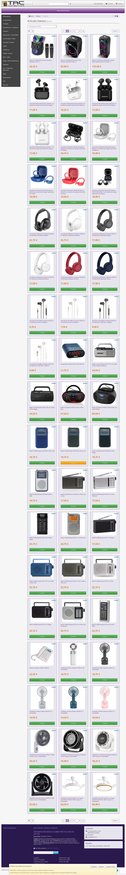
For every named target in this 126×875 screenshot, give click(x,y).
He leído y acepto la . (47, 848)
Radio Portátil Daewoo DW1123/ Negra (40, 624)
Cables (5, 46)
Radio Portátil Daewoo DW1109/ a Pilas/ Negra (40, 538)
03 (73, 31)
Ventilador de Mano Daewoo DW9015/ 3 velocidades (40, 712)
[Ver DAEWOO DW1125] (73, 610)
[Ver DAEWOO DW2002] (73, 89)
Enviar (55, 852)
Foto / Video (6, 57)
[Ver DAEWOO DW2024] (42, 176)
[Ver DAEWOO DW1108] (42, 393)
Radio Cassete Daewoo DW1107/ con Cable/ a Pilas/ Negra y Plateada (104, 364)
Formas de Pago (64, 862)
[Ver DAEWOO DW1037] (104, 480)
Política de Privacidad (45, 844)
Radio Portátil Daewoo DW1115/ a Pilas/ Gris (73, 538)
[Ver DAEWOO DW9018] (73, 741)
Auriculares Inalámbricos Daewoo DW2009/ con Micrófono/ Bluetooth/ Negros (41, 234)
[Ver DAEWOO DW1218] (73, 350)
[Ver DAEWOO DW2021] (42, 133)
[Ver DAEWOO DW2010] (73, 220)
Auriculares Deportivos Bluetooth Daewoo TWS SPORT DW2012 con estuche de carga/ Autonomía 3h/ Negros (104, 192)
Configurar (94, 866)
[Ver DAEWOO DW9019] (104, 741)
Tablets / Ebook (7, 53)
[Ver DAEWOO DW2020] (104, 89)
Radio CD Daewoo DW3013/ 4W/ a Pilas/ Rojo (72, 408)
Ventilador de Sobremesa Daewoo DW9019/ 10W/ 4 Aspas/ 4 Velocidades (104, 755)
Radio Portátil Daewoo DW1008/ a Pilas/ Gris (73, 451)
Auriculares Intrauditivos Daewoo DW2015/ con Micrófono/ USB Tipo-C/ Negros (104, 321)
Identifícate (99, 4)
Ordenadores (7, 16)
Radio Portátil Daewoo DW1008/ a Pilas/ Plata (40, 495)
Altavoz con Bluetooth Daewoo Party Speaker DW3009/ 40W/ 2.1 (71, 61)
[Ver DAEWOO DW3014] (104, 393)
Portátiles (6, 24)
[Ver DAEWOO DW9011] (42, 741)
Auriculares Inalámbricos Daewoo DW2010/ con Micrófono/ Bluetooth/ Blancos (73, 234)
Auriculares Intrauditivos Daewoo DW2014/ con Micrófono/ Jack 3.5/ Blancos (73, 321)
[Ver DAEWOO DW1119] (104, 524)
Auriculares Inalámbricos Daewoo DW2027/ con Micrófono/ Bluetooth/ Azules (104, 278)
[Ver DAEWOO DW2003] (73, 133)
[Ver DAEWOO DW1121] (73, 567)
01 (67, 31)
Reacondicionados (63, 11)
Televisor (5, 31)
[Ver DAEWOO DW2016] (42, 350)
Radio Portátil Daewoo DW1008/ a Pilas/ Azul (42, 451)
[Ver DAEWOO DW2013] (42, 307)
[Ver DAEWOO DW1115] (73, 524)
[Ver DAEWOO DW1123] (42, 610)
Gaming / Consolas (8, 42)
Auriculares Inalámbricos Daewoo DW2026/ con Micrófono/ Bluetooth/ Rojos (73, 278)
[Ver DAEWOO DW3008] (42, 46)
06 (79, 31)
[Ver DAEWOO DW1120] (42, 567)
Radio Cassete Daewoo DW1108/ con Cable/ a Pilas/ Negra (42, 408)
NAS (4, 81)
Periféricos (6, 50)
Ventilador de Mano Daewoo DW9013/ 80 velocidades (72, 668)
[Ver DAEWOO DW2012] (104, 176)
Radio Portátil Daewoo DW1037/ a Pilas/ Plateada (103, 495)
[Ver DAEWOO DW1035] (73, 480)
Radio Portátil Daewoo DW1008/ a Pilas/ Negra (103, 451)
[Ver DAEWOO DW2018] (42, 263)
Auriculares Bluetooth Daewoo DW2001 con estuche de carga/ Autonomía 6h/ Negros (41, 104)
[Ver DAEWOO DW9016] (73, 697)
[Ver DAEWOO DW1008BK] (104, 437)
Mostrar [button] (115, 31)
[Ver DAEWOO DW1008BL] (42, 437)
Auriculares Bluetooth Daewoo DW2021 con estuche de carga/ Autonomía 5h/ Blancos (41, 147)
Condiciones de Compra (41, 862)
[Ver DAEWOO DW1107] (104, 350)
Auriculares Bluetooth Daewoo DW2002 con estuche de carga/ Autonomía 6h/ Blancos (73, 104)
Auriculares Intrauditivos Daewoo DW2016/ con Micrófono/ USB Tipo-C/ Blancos (41, 364)
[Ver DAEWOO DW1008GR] (73, 437)
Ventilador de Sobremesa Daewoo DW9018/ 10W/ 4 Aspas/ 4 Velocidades (73, 755)
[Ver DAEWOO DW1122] (104, 567)
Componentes (7, 20)
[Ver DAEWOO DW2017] (104, 220)
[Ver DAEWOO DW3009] (73, 46)
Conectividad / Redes (9, 38)
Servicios (5, 85)
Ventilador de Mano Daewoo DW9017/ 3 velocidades (103, 712)
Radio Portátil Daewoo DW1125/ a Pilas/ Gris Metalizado (73, 625)
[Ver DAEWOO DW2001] (42, 89)
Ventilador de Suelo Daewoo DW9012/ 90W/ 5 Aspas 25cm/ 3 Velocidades (41, 799)
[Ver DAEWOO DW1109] (42, 524)
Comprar (42, 72)
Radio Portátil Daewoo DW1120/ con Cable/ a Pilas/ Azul (41, 582)
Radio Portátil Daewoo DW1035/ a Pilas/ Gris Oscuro (73, 495)
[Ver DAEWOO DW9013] (73, 654)
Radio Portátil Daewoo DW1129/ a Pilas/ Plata (103, 625)
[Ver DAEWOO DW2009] (42, 220)
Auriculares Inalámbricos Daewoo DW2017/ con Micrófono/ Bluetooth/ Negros (104, 234)
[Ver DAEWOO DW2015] (104, 307)
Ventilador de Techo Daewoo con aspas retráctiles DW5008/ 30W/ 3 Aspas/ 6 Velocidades (72, 799)
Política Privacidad (39, 860)
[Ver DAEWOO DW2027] (104, 263)
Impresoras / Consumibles (11, 35)
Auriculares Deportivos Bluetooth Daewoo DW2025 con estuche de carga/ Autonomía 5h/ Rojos (73, 192)
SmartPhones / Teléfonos (10, 27)
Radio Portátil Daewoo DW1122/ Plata (102, 581)
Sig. (83, 31)
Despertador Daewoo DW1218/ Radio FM (72, 364)
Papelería (5, 64)
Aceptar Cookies (110, 866)
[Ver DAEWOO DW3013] (73, 393)
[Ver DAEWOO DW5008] (73, 784)
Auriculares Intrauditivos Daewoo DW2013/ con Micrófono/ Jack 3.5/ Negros (41, 321)
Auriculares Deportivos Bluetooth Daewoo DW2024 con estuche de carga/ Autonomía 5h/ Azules (41, 192)
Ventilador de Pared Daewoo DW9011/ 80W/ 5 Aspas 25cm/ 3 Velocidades (42, 755)
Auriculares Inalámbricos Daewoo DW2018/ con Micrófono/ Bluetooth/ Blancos (41, 278)
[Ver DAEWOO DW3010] (104, 46)
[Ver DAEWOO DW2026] (73, 263)
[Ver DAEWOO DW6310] (42, 654)
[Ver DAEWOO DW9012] (42, 784)
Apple (4, 74)
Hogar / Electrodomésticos (11, 61)
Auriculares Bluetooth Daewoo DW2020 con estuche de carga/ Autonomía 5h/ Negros (104, 104)
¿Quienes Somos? (39, 863)
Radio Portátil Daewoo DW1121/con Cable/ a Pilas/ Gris (73, 582)
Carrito (119, 4)
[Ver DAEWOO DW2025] (73, 176)
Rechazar (101, 866)
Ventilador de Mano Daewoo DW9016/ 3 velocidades (72, 712)
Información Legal (64, 858)
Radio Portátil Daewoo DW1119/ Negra (103, 538)
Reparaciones (7, 77)
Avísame (73, 463)
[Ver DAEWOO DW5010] (104, 784)
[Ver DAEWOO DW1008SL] (42, 480)
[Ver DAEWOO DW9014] (104, 654)
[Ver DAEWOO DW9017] (104, 697)
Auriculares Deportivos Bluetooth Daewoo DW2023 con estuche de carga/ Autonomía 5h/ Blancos (104, 148)
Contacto (110, 4)
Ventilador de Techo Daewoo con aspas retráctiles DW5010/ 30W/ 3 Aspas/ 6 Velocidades (103, 799)
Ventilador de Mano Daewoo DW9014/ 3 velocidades (103, 668)
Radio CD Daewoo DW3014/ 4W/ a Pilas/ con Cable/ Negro (104, 408)
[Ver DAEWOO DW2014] (73, 307)
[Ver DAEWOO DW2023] (104, 133)
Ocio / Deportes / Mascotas (8, 69)
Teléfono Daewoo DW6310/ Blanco (39, 668)
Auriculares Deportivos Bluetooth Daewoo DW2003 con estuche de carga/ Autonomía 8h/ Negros (73, 148)
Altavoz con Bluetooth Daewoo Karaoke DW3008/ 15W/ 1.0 (40, 61)
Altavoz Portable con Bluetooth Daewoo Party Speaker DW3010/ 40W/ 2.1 (103, 61)
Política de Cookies (71, 873)
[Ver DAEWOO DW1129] (104, 610)
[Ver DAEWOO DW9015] (42, 697)
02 (70, 31)
